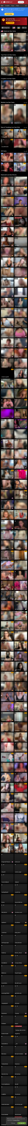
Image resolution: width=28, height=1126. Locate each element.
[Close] (25, 18)
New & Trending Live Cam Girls (10, 127)
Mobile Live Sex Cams (7, 102)
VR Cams (4, 151)
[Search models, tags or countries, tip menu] (26, 5)
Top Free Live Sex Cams (8, 55)
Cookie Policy (16, 1120)
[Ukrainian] (19, 27)
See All (25, 31)
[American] (14, 27)
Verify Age (9, 14)
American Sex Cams (10, 31)
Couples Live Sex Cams (8, 78)
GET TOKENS (10, 22)
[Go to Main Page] (8, 2)
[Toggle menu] (1, 2)
